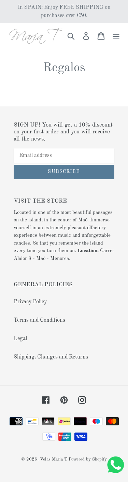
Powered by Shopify (88, 459)
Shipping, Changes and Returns (51, 357)
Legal (20, 338)
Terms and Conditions (39, 320)
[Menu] (116, 35)
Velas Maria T (53, 459)
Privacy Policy (30, 302)
